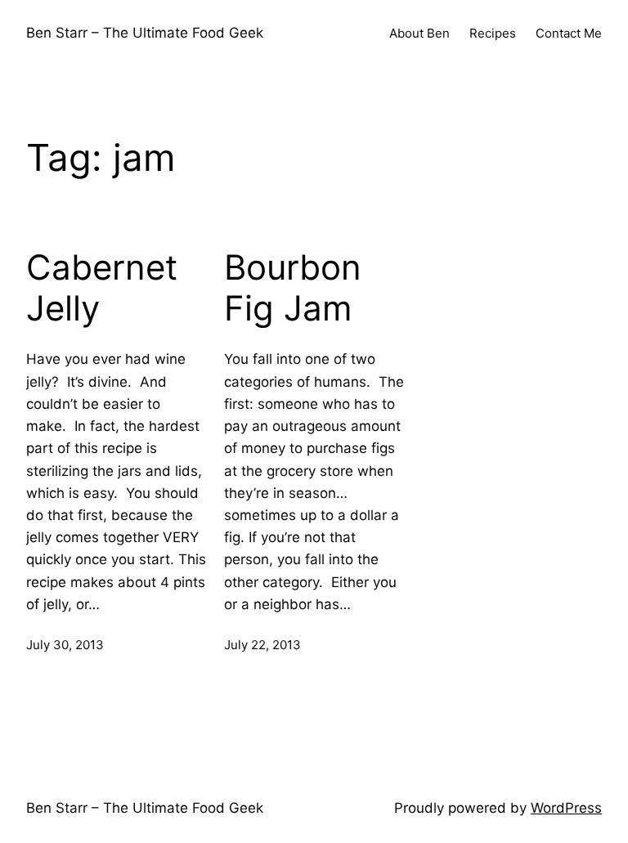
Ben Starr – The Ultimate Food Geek (144, 33)
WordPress (566, 808)
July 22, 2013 (262, 644)
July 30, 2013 (65, 644)
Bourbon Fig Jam (292, 288)
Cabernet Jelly (101, 288)
